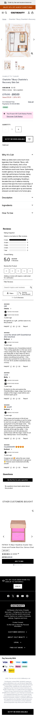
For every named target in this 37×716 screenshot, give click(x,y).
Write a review (7, 90)
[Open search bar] (5, 13)
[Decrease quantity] (5, 129)
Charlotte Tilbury (10, 76)
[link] (28, 13)
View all (31, 102)
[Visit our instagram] (17, 596)
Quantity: (6, 124)
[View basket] (32, 13)
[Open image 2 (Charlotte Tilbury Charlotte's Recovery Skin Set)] (20, 65)
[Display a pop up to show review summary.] (19, 554)
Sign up (18, 586)
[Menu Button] (2, 13)
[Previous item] (3, 536)
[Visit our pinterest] (27, 596)
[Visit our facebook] (8, 596)
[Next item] (32, 536)
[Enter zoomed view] (32, 53)
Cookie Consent (18, 622)
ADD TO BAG (19, 561)
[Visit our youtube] (22, 596)
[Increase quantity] (18, 129)
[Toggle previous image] (1, 39)
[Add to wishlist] (29, 139)
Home (4, 19)
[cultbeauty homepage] (17, 13)
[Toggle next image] (34, 39)
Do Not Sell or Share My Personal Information (18, 625)
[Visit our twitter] (13, 596)
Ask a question (18, 90)
